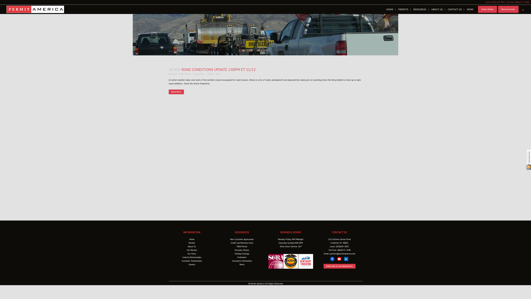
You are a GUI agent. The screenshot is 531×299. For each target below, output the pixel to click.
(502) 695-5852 (498, 2)
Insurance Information (242, 261)
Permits (192, 243)
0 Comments (199, 74)
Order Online (487, 9)
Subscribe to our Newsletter (339, 266)
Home (191, 239)
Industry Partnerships (191, 257)
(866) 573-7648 (522, 2)
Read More (176, 92)
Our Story (192, 253)
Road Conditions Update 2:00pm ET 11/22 (219, 69)
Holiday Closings (242, 253)
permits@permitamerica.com (342, 253)
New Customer (508, 9)
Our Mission (192, 250)
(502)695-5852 (342, 246)
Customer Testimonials (192, 261)
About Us (192, 246)
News (189, 74)
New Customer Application (242, 239)
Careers (191, 264)
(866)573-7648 (344, 250)
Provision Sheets (242, 250)
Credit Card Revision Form (242, 243)
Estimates (242, 257)
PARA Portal (242, 246)
